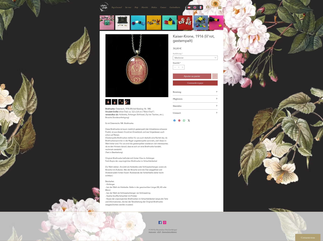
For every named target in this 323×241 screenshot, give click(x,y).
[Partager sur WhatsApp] (184, 120)
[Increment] (182, 67)
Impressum (152, 232)
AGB (159, 232)
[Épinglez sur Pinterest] (179, 120)
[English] (194, 7)
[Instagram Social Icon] (164, 222)
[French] (200, 7)
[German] (189, 7)
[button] (220, 7)
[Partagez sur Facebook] (174, 120)
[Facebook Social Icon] (160, 222)
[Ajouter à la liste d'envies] (215, 76)
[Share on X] (188, 120)
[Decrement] (174, 67)
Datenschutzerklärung (169, 232)
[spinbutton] (178, 67)
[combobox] (195, 58)
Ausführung (178, 54)
